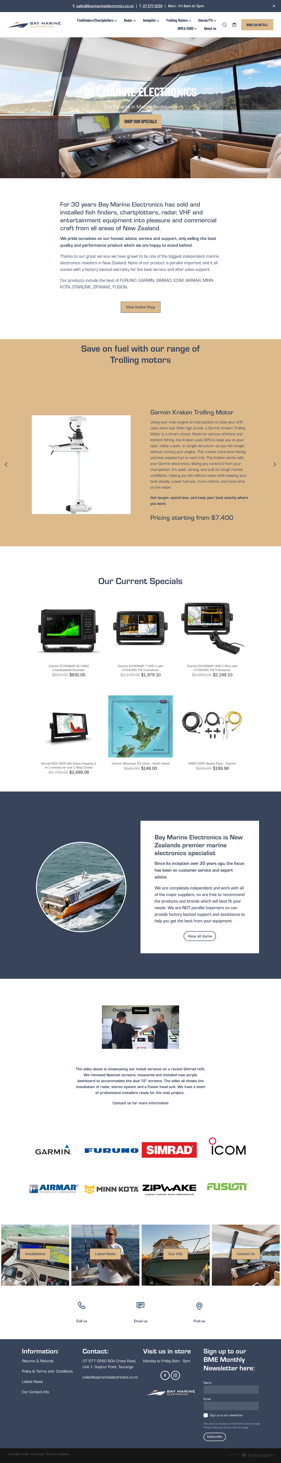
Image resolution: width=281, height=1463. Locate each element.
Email (207, 1398)
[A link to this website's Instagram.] (175, 1375)
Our (25, 1391)
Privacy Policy (211, 1427)
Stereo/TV (206, 20)
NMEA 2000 (186, 28)
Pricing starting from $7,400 (191, 517)
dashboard (37, 1454)
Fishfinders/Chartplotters (95, 20)
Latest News (32, 1381)
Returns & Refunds (38, 1360)
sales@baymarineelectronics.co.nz (105, 6)
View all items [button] (200, 936)
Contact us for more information (141, 1102)
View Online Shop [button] (140, 307)
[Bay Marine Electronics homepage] (34, 24)
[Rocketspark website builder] (251, 1456)
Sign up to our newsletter (226, 1415)
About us (210, 28)
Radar (128, 20)
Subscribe (214, 1436)
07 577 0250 (152, 6)
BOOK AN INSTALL (257, 24)
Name (208, 1382)
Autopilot (150, 20)
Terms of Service (232, 1427)
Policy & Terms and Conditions (47, 1371)
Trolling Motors (177, 20)
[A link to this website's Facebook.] (165, 1375)
